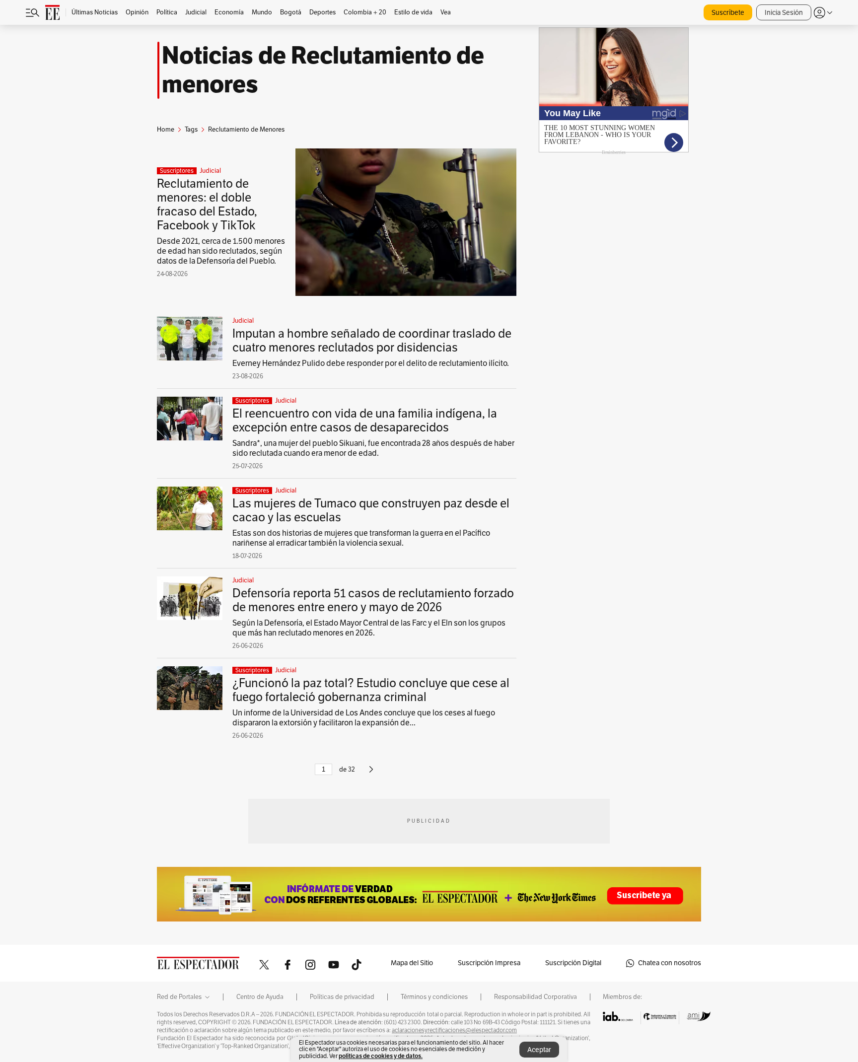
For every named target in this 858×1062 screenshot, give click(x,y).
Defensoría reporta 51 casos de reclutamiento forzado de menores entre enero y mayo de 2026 (373, 600)
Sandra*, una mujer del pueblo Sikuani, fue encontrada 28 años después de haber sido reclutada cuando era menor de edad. (373, 448)
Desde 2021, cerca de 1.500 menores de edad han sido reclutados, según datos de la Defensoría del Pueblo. (221, 251)
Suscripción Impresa (489, 963)
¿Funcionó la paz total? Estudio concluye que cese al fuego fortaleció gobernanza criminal (370, 690)
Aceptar (539, 1050)
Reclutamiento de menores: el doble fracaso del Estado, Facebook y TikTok (207, 204)
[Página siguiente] (371, 774)
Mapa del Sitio (412, 963)
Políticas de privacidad (342, 996)
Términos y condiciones (434, 996)
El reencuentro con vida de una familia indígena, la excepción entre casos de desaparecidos (364, 420)
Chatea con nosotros (669, 963)
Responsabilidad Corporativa (535, 996)
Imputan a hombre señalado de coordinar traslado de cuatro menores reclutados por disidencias (371, 340)
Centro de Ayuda (260, 996)
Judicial (210, 171)
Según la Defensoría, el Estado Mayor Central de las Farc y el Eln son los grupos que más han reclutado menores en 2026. (368, 628)
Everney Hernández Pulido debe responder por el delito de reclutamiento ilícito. (370, 363)
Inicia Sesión (784, 12)
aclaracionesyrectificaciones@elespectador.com (454, 1030)
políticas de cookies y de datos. (381, 1056)
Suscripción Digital (573, 963)
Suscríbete (728, 12)
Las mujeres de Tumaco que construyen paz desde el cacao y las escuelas (370, 510)
